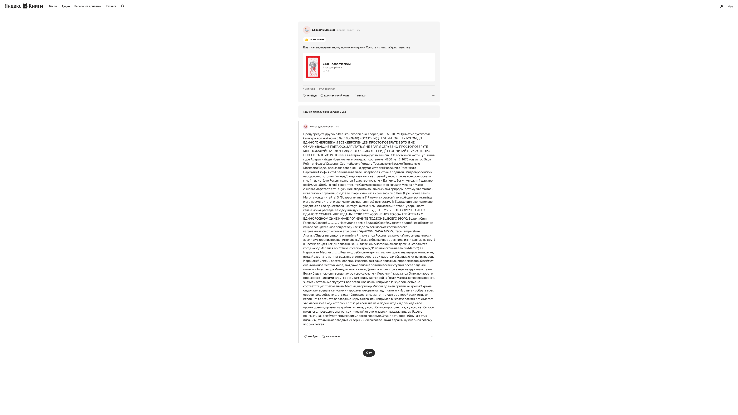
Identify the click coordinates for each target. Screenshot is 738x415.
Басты (53, 6)
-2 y (358, 30)
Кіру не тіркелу (312, 111)
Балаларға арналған (87, 6)
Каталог (111, 6)
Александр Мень (332, 67)
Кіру (730, 6)
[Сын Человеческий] (369, 67)
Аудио (66, 6)
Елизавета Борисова (323, 30)
